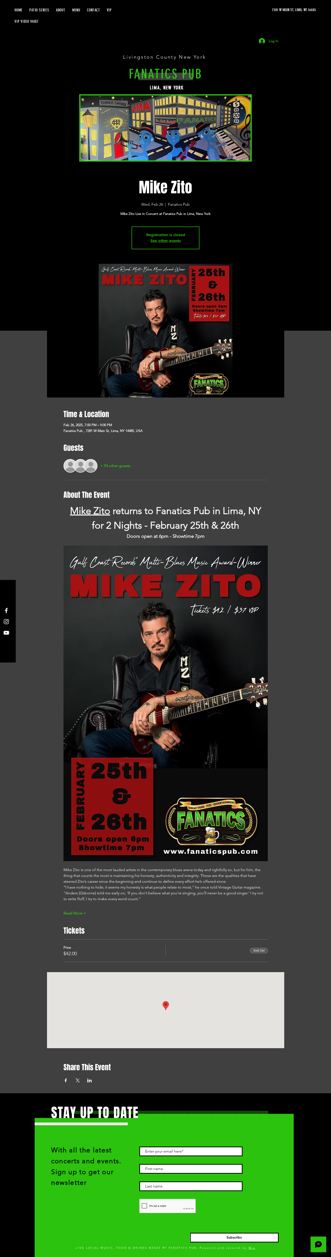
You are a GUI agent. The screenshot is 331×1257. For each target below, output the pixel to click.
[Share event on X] (77, 1080)
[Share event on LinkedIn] (89, 1080)
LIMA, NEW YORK (167, 88)
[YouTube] (6, 632)
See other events (165, 240)
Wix (252, 1247)
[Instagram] (6, 621)
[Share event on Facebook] (65, 1080)
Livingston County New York (165, 57)
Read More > (74, 913)
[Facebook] (6, 610)
